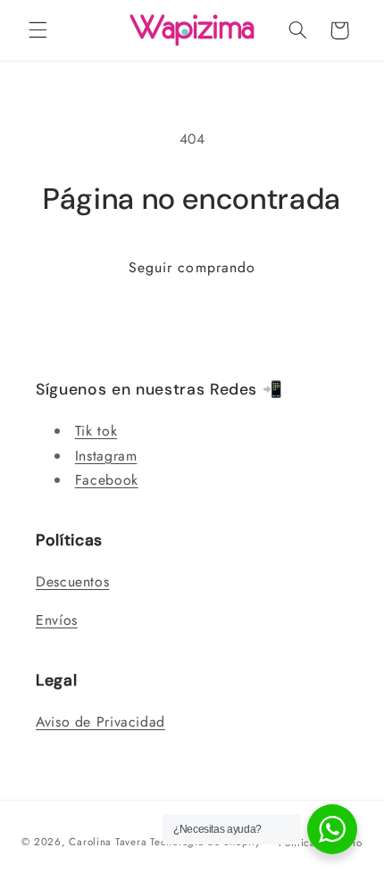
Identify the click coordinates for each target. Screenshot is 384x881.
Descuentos (72, 581)
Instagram (106, 455)
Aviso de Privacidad (100, 721)
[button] (37, 30)
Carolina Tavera (107, 842)
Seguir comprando (192, 267)
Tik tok (96, 430)
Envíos (57, 620)
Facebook (106, 480)
